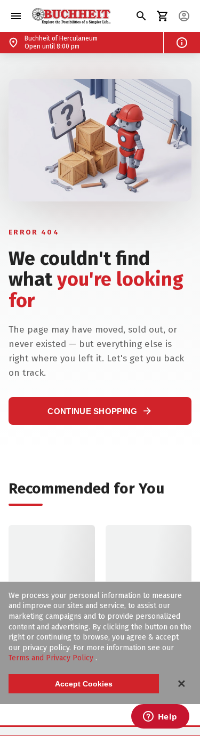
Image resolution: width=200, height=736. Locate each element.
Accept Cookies (84, 684)
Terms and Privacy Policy (52, 657)
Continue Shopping (99, 411)
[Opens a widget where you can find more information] (160, 717)
